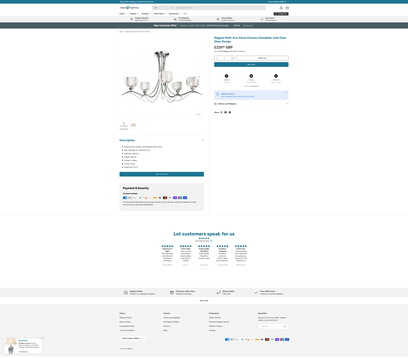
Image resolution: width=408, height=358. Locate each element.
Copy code (249, 25)
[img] (204, 238)
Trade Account (215, 317)
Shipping (226, 51)
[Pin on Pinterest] (230, 112)
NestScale (255, 86)
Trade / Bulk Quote (161, 174)
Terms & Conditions (127, 330)
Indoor (122, 14)
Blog (165, 330)
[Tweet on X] (221, 112)
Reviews (167, 326)
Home (121, 31)
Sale (185, 14)
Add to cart (262, 58)
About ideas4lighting (172, 317)
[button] (287, 7)
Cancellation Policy (127, 326)
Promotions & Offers (171, 322)
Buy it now (251, 64)
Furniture (145, 14)
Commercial (173, 14)
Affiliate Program (216, 326)
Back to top (204, 300)
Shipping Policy (126, 317)
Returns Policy (125, 322)
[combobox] (209, 7)
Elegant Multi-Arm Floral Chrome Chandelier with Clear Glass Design (138, 31)
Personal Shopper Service (219, 322)
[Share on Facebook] (225, 112)
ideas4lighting (128, 348)
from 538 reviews (203, 241)
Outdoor (133, 14)
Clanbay (212, 330)
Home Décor (159, 14)
